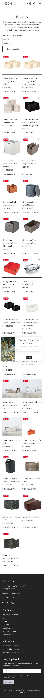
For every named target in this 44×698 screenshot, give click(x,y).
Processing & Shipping (10, 646)
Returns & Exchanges (10, 649)
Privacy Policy (30, 691)
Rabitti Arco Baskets (30, 517)
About (4, 618)
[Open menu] (40, 3)
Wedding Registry (9, 631)
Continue (9, 682)
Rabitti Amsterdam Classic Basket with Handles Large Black (30, 122)
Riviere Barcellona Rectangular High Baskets (9, 81)
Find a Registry (7, 635)
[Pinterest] (12, 602)
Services (5, 625)
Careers (5, 621)
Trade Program (8, 628)
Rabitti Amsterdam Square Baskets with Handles (10, 364)
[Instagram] (7, 602)
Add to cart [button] (27, 133)
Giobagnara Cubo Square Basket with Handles (10, 164)
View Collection (9, 92)
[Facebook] (2, 602)
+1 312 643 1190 (8, 597)
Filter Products (12, 49)
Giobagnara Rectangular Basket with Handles (10, 243)
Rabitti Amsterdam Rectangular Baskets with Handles (30, 322)
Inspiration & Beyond (10, 615)
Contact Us (8, 581)
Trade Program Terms (10, 652)
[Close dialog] (41, 338)
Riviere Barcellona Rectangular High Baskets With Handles (31, 81)
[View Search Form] (34, 3)
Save (7, 57)
